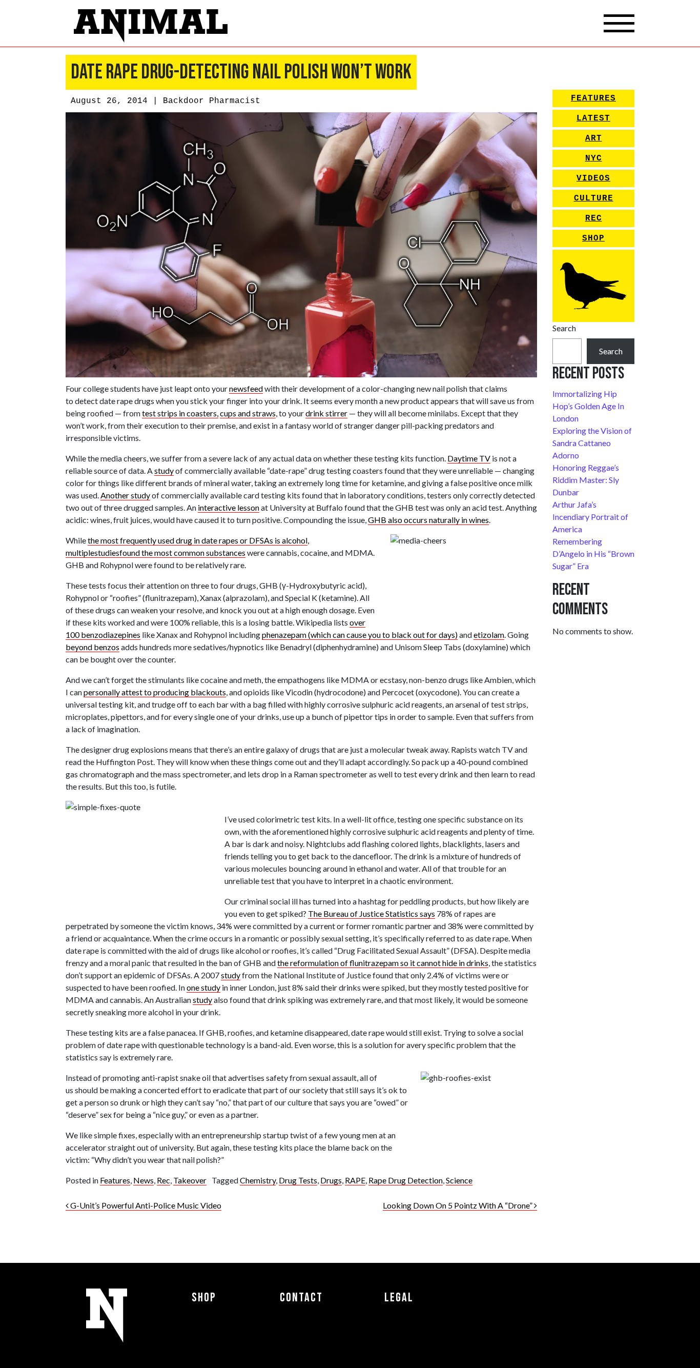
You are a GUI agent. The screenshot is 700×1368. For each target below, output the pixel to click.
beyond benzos (92, 647)
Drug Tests (298, 1180)
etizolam (488, 634)
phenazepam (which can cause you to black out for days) (360, 634)
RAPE (355, 1180)
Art (593, 138)
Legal (399, 1297)
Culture (593, 198)
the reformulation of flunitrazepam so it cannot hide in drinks (382, 963)
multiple (80, 552)
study (164, 470)
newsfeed (246, 388)
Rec (163, 1180)
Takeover (190, 1180)
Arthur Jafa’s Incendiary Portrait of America (590, 516)
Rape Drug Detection (405, 1180)
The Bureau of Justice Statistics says (371, 913)
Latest (593, 118)
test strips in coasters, (180, 413)
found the (136, 552)
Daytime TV (468, 458)
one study (203, 987)
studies (106, 552)
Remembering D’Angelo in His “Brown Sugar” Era (593, 553)
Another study (125, 495)
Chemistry (258, 1180)
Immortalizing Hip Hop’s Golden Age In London (588, 406)
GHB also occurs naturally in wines (428, 520)
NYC (593, 158)
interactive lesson (228, 507)
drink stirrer (326, 413)
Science (459, 1180)
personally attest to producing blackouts (155, 692)
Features (115, 1180)
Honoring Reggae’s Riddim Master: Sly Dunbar (585, 479)
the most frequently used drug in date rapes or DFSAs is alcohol (197, 540)
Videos (593, 178)
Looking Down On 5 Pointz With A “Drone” (458, 1205)
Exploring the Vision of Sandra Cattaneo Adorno (592, 443)
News (143, 1180)
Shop (593, 238)
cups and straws (248, 413)
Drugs (331, 1180)
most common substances (199, 552)
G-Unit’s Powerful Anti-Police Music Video (145, 1205)
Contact (301, 1297)
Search (564, 328)
